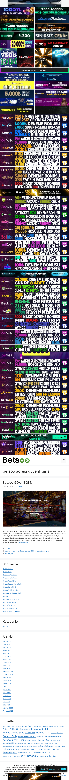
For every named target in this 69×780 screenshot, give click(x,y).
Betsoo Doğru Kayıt (10, 575)
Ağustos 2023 (8, 708)
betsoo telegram (46, 746)
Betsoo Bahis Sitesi (12, 729)
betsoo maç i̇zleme (55, 740)
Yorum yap (9, 554)
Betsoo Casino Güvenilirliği (12, 584)
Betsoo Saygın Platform (11, 611)
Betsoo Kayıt (44, 740)
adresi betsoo (7, 726)
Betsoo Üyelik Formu (10, 578)
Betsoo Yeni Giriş (53, 749)
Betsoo (7, 548)
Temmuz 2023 (8, 711)
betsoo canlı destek (38, 729)
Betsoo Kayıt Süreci (10, 608)
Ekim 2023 (6, 702)
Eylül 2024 (6, 668)
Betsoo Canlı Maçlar (10, 587)
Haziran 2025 (7, 647)
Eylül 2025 (6, 644)
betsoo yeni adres (25, 749)
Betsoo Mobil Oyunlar (10, 590)
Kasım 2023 (7, 699)
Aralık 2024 (7, 659)
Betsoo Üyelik (10, 752)
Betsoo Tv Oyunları (9, 602)
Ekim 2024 (6, 665)
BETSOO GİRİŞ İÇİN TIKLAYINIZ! (34, 70)
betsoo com (30, 733)
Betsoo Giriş (7, 572)
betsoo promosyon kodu (38, 743)
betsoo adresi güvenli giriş (14, 551)
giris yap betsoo (57, 752)
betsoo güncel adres (54, 736)
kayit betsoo (28, 755)
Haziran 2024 (7, 678)
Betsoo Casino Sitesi (14, 732)
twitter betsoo (53, 756)
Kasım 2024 (7, 662)
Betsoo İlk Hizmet (9, 605)
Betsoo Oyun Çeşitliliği (11, 599)
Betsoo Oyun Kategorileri (12, 593)
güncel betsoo (16, 756)
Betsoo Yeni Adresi (38, 749)
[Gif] (34, 192)
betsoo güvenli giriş (42, 551)
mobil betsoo (41, 756)
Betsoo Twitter (60, 746)
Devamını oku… (24, 543)
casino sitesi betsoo (40, 752)
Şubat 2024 (7, 690)
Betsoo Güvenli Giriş (17, 482)
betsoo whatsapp (11, 749)
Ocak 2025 (7, 656)
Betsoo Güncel (42, 737)
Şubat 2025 (7, 653)
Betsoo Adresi (8, 569)
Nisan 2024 (7, 684)
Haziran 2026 (7, 641)
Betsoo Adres (27, 726)
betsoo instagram (31, 740)
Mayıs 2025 (7, 650)
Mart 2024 (6, 687)
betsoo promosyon (22, 743)
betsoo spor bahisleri (19, 746)
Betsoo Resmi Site (9, 581)
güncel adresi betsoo (7, 756)
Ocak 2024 (7, 693)
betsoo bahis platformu (59, 726)
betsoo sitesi (53, 743)
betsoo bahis (48, 726)
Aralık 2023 (7, 696)
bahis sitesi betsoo (16, 726)
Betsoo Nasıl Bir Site (10, 743)
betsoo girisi (29, 551)
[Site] (34, 118)
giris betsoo (49, 752)
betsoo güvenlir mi (13, 739)
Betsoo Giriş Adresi (27, 736)
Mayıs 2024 (7, 681)
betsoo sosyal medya (7, 746)
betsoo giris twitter (57, 733)
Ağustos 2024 (8, 671)
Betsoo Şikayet (22, 752)
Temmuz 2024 (8, 674)
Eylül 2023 (6, 705)
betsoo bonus (24, 729)
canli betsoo (30, 752)
